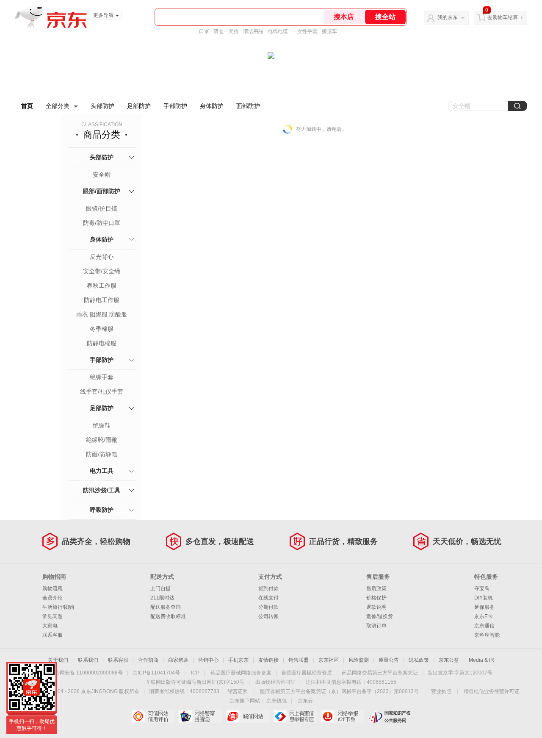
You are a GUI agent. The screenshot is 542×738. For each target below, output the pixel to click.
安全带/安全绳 (101, 271)
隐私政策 (419, 660)
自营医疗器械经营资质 (306, 673)
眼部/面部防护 (101, 191)
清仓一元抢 (226, 31)
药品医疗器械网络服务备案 (240, 673)
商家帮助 (178, 660)
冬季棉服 (101, 328)
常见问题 (52, 616)
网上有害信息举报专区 (295, 716)
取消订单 (376, 626)
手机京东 (238, 660)
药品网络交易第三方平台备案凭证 (380, 673)
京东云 (305, 701)
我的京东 (447, 17)
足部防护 (139, 106)
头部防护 (102, 106)
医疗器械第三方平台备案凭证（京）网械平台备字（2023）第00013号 (339, 691)
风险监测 (358, 660)
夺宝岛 (481, 588)
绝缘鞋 (102, 425)
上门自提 (160, 588)
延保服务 (484, 607)
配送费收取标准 (168, 616)
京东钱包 (276, 701)
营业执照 (441, 691)
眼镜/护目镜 (101, 208)
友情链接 (268, 660)
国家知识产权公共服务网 (390, 716)
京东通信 (484, 626)
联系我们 (88, 660)
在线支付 (268, 598)
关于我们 (58, 660)
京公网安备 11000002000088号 (86, 673)
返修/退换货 (379, 616)
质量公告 (389, 660)
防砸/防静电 (101, 454)
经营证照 (237, 691)
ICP (195, 673)
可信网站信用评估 (152, 716)
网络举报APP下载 (342, 716)
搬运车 (329, 31)
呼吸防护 (101, 509)
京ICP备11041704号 (156, 673)
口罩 (204, 31)
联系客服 (52, 635)
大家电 (50, 626)
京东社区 (328, 660)
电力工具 (101, 470)
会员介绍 (52, 598)
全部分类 (57, 106)
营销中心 (208, 660)
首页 (27, 106)
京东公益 (449, 660)
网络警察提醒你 (200, 716)
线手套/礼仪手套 (101, 391)
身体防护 (212, 106)
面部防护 (248, 106)
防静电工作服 (101, 300)
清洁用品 (253, 31)
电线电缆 (278, 31)
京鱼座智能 (487, 635)
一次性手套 (305, 31)
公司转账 (268, 616)
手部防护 (175, 106)
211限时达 (162, 598)
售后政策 (376, 588)
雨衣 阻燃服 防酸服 (101, 314)
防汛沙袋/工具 (101, 490)
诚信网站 (247, 716)
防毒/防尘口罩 (101, 222)
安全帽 (102, 174)
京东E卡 (483, 616)
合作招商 (148, 660)
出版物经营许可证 (275, 682)
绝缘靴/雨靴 (101, 439)
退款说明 (376, 607)
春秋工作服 (101, 285)
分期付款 (268, 607)
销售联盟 (298, 660)
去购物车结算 (502, 17)
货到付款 (268, 588)
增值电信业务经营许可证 (492, 691)
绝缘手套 (101, 377)
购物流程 (52, 588)
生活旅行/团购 (58, 607)
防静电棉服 (101, 343)
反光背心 (101, 256)
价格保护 (376, 598)
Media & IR (481, 660)
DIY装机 (483, 598)
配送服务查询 (165, 607)
